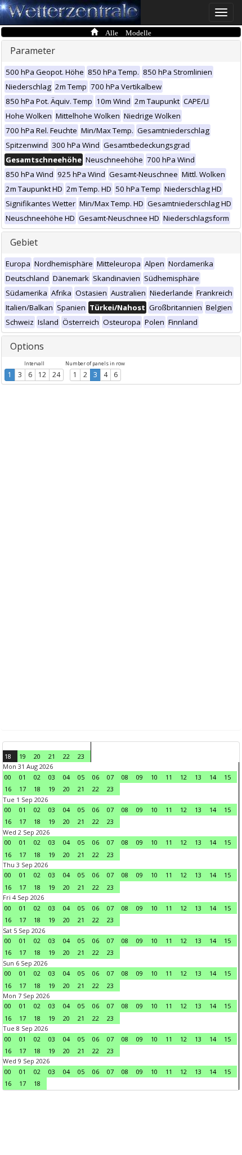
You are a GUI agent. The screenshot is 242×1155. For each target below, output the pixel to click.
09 (139, 777)
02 (37, 777)
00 (8, 777)
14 (212, 777)
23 (81, 756)
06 (95, 777)
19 (22, 756)
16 (8, 789)
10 (154, 777)
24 (56, 374)
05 (81, 777)
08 (125, 777)
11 (168, 777)
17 (22, 789)
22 (66, 756)
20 (37, 756)
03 (51, 777)
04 (66, 777)
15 (227, 777)
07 (110, 777)
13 (198, 777)
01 (22, 777)
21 (51, 756)
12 (42, 374)
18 (8, 756)
